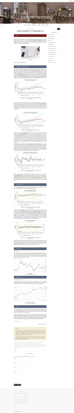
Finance (38, 24)
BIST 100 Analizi (19, 342)
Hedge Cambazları (51, 36)
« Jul (14, 407)
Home (25, 24)
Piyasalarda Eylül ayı (36, 345)
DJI (23, 343)
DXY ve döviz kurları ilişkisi (35, 343)
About (29, 24)
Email (15, 362)
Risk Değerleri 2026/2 (51, 34)
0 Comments (45, 350)
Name (15, 358)
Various (47, 24)
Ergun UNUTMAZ (37, 17)
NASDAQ (44, 344)
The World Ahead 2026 (51, 50)
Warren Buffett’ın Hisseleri (52, 52)
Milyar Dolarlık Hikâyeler (51, 38)
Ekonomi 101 (50, 40)
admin (16, 350)
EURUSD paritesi (36, 344)
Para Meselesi (50, 58)
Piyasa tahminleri (30, 345)
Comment (15, 371)
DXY (25, 343)
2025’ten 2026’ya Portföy (52, 46)
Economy (34, 24)
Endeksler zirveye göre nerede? (18, 344)
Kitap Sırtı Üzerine (50, 60)
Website (15, 366)
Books (43, 24)
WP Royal (19, 411)
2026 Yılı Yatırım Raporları (52, 48)
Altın (15, 342)
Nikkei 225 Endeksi (16, 345)
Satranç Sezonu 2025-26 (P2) (52, 54)
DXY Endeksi (19, 188)
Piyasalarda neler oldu (42, 345)
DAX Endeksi (34, 342)
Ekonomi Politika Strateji (37, 39)
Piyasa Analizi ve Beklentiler (23, 345)
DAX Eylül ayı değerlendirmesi (18, 343)
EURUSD (32, 344)
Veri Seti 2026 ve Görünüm (52, 42)
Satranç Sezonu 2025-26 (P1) (52, 62)
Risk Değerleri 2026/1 (51, 44)
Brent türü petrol (30, 342)
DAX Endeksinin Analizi (40, 342)
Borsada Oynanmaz (51, 56)
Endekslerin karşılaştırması (26, 344)
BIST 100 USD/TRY (24, 342)
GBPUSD (41, 344)
